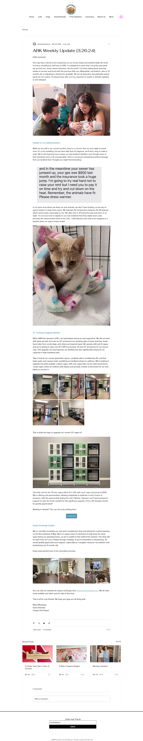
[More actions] (109, 44)
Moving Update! (100, 666)
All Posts (25, 30)
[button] (121, 16)
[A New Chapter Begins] (71, 653)
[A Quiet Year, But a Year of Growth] (37, 653)
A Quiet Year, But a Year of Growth (37, 667)
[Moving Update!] (105, 653)
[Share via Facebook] (34, 623)
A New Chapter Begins (69, 666)
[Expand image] (45, 386)
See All (118, 641)
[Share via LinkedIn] (44, 623)
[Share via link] (49, 623)
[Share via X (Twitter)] (39, 623)
